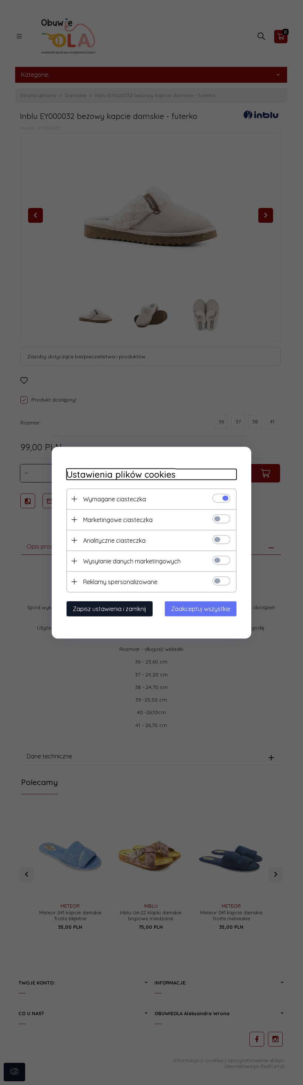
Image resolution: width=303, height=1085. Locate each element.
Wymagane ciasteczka (114, 498)
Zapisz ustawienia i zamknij (109, 608)
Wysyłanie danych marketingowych (132, 560)
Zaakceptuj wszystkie (200, 608)
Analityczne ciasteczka (114, 540)
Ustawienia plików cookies (121, 474)
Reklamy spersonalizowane (120, 581)
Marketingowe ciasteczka (118, 519)
